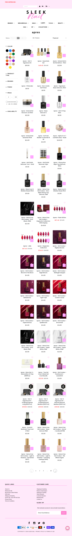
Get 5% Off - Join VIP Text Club (12, 497)
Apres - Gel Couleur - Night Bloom (43, 272)
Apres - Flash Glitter (59, 217)
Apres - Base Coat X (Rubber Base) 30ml (27, 190)
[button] (67, 528)
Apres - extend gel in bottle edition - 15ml (59, 62)
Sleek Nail (31, 531)
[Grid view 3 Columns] (15, 38)
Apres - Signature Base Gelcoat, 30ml (59, 87)
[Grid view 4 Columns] (18, 38)
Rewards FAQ (40, 497)
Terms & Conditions (9, 501)
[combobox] (30, 6)
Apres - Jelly (27, 246)
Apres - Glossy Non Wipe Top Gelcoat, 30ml (59, 164)
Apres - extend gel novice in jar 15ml (27, 112)
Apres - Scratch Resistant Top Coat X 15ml (27, 429)
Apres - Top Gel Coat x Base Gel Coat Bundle (43, 374)
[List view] (11, 38)
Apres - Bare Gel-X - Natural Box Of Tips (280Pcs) (27, 374)
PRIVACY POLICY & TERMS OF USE (45, 531)
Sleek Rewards (40, 494)
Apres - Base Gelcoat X (43, 112)
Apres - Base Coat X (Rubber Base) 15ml (59, 190)
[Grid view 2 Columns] (13, 38)
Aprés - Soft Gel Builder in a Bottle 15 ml (43, 137)
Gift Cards (7, 494)
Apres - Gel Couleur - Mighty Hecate (59, 247)
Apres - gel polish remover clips (43, 163)
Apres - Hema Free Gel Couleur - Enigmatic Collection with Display (43, 220)
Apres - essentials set (43, 62)
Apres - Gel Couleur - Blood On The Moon (27, 272)
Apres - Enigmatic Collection (43, 247)
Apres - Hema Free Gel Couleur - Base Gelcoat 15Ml (43, 429)
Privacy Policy (8, 499)
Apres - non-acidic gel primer (43, 87)
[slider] (7, 102)
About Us (7, 489)
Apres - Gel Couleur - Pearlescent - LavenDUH (59, 374)
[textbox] (8, 97)
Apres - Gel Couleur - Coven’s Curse (59, 296)
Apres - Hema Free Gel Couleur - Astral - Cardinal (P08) (59, 429)
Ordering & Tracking (41, 492)
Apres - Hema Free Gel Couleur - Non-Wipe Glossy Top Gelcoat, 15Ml (43, 191)
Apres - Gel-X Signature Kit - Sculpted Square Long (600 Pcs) (27, 401)
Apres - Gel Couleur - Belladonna (27, 296)
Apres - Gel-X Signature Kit (27, 62)
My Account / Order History (11, 492)
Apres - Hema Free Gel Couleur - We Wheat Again (60, 456)
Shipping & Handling (42, 489)
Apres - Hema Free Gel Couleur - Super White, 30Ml (59, 347)
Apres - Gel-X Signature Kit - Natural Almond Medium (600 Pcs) (59, 401)
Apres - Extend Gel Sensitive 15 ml (27, 136)
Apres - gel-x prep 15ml (60, 112)
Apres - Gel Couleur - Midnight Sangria (59, 272)
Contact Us (39, 499)
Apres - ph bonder (27, 86)
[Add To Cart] (31, 55)
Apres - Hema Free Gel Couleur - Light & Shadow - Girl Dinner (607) (27, 456)
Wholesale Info (8, 490)
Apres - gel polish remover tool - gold (27, 163)
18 (51, 470)
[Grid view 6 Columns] (24, 38)
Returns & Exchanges (42, 490)
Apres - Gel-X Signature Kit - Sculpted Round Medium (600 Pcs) (43, 401)
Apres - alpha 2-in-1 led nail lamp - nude (59, 136)
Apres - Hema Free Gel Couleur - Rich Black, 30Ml (27, 219)
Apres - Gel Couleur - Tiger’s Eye (43, 296)
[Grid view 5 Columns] (21, 38)
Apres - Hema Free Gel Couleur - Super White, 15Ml (43, 347)
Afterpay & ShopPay (10, 496)
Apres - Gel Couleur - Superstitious (27, 321)
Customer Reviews (41, 496)
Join (64, 513)
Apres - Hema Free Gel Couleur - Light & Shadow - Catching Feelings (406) (43, 456)
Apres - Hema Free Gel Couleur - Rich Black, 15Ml (27, 347)
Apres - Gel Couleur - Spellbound (43, 321)
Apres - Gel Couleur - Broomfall (59, 321)
